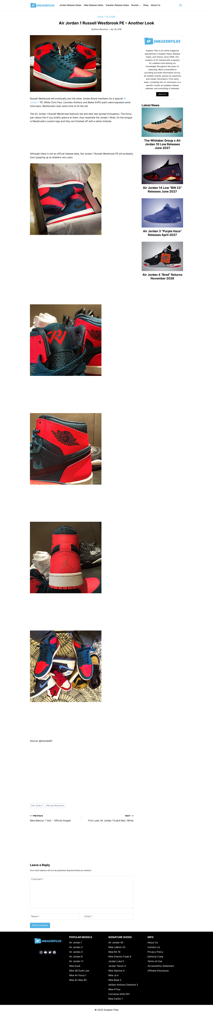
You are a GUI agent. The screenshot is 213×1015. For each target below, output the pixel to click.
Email (89, 916)
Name (35, 916)
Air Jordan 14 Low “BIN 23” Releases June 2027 (162, 189)
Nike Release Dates (93, 5)
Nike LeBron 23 (116, 947)
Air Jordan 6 (76, 956)
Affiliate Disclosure (158, 970)
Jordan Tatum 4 (117, 966)
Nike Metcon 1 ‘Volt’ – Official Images (50, 818)
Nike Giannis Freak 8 (119, 956)
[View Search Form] (180, 5)
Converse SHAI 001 (119, 994)
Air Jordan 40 (115, 942)
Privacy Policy (155, 952)
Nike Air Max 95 (78, 980)
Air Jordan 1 (37, 805)
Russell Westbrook (55, 805)
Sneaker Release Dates (117, 5)
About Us (155, 5)
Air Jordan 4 (76, 952)
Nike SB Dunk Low (79, 970)
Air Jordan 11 (76, 961)
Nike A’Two (114, 989)
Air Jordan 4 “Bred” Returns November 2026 (162, 276)
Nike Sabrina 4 (116, 970)
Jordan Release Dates (70, 5)
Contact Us (154, 947)
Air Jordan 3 (76, 947)
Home (100, 16)
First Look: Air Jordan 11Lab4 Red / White (110, 818)
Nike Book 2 (114, 980)
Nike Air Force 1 (77, 975)
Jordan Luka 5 (116, 961)
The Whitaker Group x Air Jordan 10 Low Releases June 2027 (162, 144)
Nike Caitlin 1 (115, 998)
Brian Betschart (101, 29)
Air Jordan (110, 16)
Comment (37, 879)
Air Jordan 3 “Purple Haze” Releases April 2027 (162, 233)
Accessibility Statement (161, 966)
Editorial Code (155, 956)
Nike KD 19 (114, 952)
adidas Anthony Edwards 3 (123, 984)
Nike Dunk (74, 966)
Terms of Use (155, 961)
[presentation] (162, 122)
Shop (145, 5)
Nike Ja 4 (113, 975)
